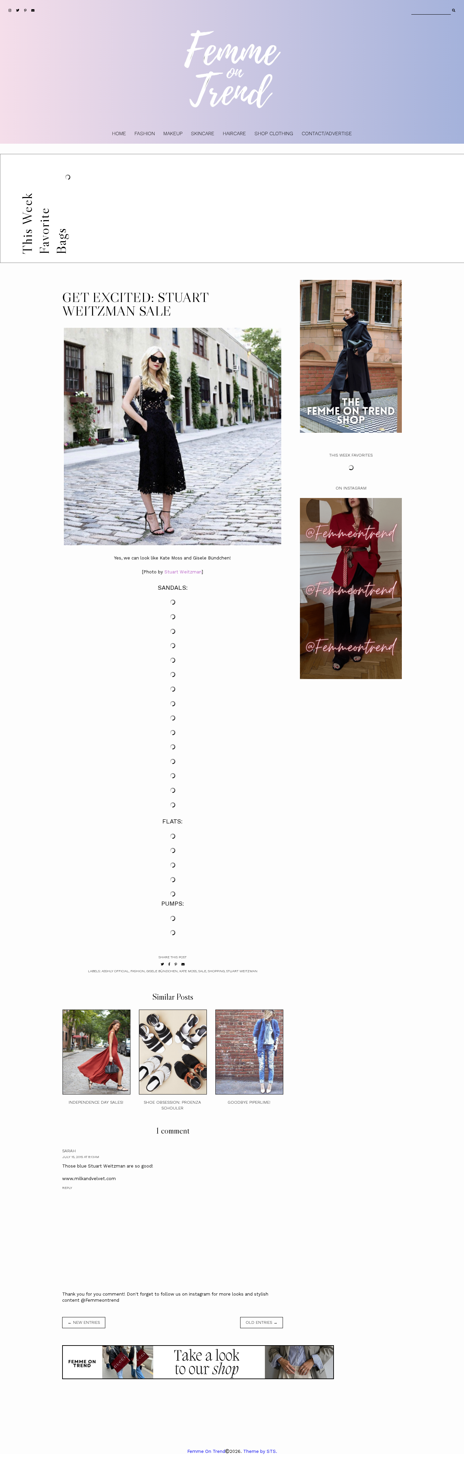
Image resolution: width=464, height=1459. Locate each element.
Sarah (69, 1151)
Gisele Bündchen (162, 971)
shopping (216, 971)
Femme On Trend (206, 1451)
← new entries (84, 1322)
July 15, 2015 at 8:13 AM (80, 1157)
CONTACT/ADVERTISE (327, 133)
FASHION (145, 133)
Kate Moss (188, 971)
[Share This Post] (169, 964)
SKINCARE (202, 133)
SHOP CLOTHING (273, 133)
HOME (119, 133)
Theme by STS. (260, 1451)
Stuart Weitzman (182, 571)
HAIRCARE (234, 133)
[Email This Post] (183, 964)
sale (202, 971)
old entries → (262, 1322)
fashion (137, 971)
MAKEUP (172, 133)
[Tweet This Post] (162, 964)
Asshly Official (115, 971)
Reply (67, 1188)
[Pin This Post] (176, 964)
